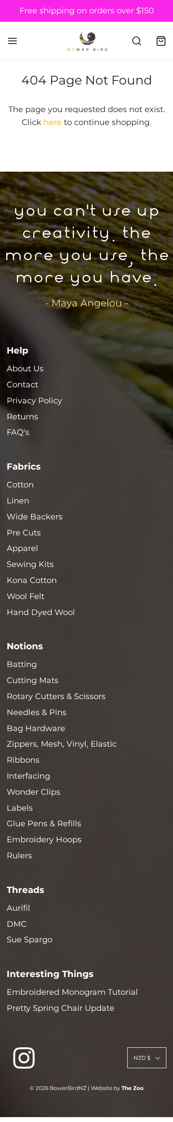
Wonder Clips (33, 792)
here (52, 122)
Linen (18, 501)
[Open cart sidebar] (161, 41)
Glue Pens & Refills (44, 823)
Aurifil (18, 908)
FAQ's (18, 432)
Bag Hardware (36, 728)
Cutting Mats (33, 680)
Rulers (19, 856)
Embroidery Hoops (44, 840)
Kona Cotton (32, 580)
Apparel (22, 548)
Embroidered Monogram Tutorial (72, 992)
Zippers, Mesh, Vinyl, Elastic (62, 744)
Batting (22, 664)
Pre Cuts (24, 533)
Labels (20, 808)
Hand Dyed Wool (41, 612)
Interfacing (28, 776)
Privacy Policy (34, 401)
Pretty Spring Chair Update (60, 1008)
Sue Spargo (29, 940)
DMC (17, 924)
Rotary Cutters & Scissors (56, 696)
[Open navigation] (12, 41)
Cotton (20, 485)
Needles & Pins (37, 712)
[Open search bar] (136, 41)
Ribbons (23, 760)
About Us (25, 369)
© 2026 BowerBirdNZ (58, 1088)
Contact (22, 385)
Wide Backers (35, 517)
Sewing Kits (30, 564)
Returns (22, 417)
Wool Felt (25, 596)
